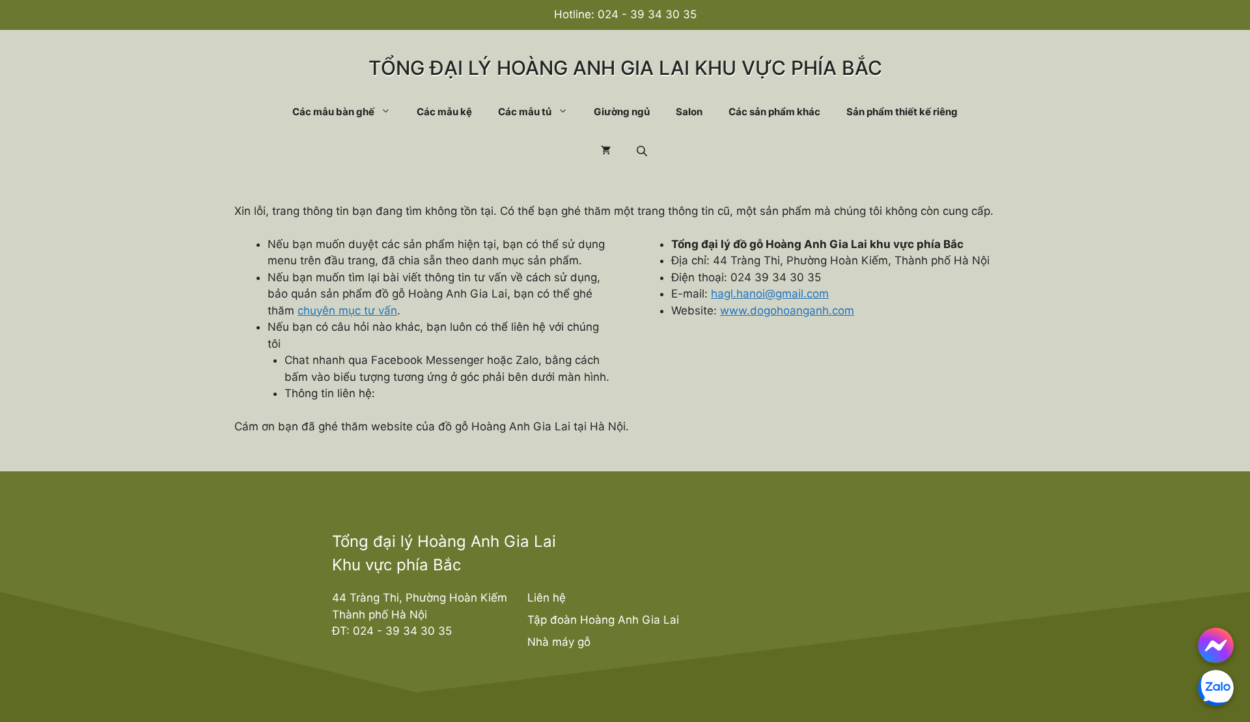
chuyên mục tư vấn (347, 310)
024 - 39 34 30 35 (647, 14)
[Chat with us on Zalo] (1216, 688)
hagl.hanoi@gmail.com (770, 293)
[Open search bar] (643, 150)
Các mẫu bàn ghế (333, 111)
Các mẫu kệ (444, 111)
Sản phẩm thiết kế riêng (902, 111)
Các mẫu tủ (524, 111)
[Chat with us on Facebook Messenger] (1216, 645)
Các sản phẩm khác (774, 111)
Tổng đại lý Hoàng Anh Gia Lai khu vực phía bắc (625, 67)
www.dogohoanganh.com (787, 310)
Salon (689, 111)
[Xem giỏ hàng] (606, 151)
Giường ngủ (622, 111)
